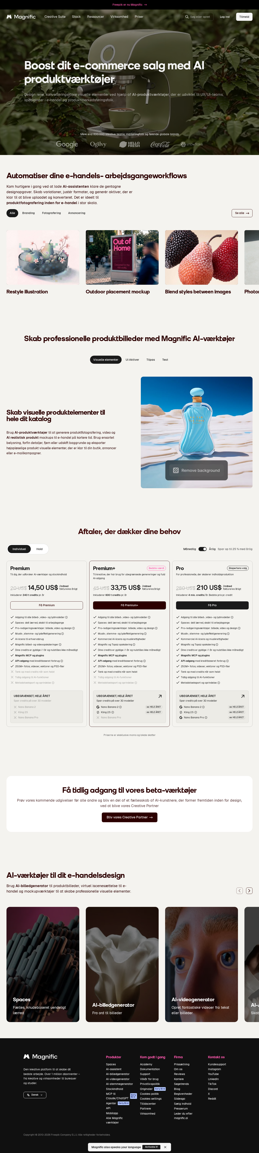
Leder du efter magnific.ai (183, 1116)
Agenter (117, 1103)
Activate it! (151, 1147)
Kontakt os (216, 1057)
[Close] (165, 1147)
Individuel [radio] (19, 549)
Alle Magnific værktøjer (114, 1120)
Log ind (225, 17)
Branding (28, 213)
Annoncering (76, 213)
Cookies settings (150, 1098)
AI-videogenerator (118, 1079)
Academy (146, 1064)
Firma (178, 1057)
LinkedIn (213, 1079)
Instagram (214, 1069)
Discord (213, 1089)
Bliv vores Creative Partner (127, 817)
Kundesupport (217, 1064)
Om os (178, 1069)
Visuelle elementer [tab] (105, 359)
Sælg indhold (182, 1104)
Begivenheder (183, 1094)
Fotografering (51, 213)
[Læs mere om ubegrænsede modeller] (160, 696)
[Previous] (239, 890)
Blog (177, 1089)
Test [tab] (165, 359)
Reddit (212, 1098)
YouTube (213, 1074)
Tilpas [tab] (150, 359)
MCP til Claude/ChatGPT (121, 1096)
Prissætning (181, 1064)
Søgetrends (181, 1084)
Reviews (179, 1074)
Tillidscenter (148, 1104)
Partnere (145, 1108)
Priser (139, 17)
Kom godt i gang (152, 1057)
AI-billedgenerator (118, 1074)
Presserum (181, 1108)
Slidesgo (179, 1098)
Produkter (113, 1057)
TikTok (212, 1084)
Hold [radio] (39, 549)
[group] (27, 549)
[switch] (202, 549)
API (108, 1108)
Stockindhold (114, 1089)
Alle (12, 213)
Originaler (152, 1089)
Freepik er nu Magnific (127, 4)
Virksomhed (147, 1113)
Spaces (111, 1064)
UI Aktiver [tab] (132, 359)
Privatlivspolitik (150, 1084)
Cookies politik (149, 1094)
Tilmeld (244, 17)
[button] (34, 1095)
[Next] (249, 890)
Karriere (179, 1079)
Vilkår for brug (149, 1079)
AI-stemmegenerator (119, 1084)
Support (145, 1074)
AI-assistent (113, 1069)
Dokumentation (150, 1069)
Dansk (34, 1094)
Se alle (239, 213)
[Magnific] (40, 1057)
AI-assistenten (76, 186)
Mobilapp (112, 1113)
